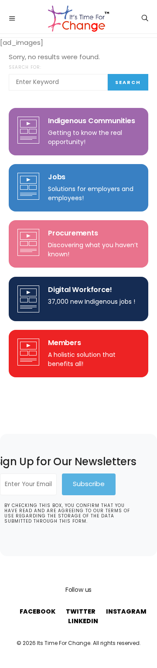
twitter (81, 611)
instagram (126, 611)
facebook (37, 611)
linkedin (83, 621)
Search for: (25, 67)
